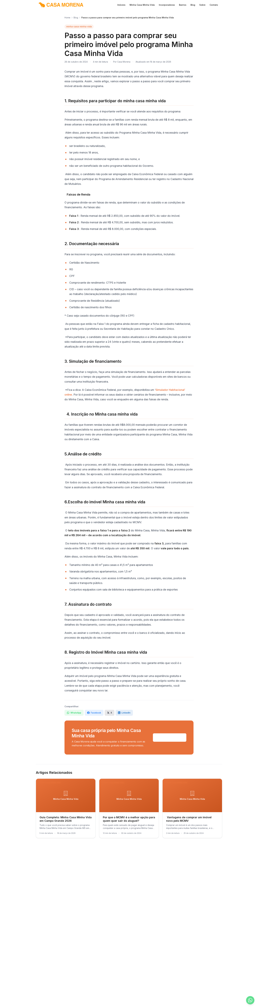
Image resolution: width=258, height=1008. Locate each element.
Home (67, 17)
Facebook (96, 712)
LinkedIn (126, 712)
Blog (193, 5)
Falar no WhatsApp (169, 737)
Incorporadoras (167, 5)
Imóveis (121, 5)
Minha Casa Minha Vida (142, 5)
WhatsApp (75, 712)
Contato (214, 5)
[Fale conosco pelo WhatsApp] (250, 1000)
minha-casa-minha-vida (79, 26)
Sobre (202, 5)
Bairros (182, 5)
